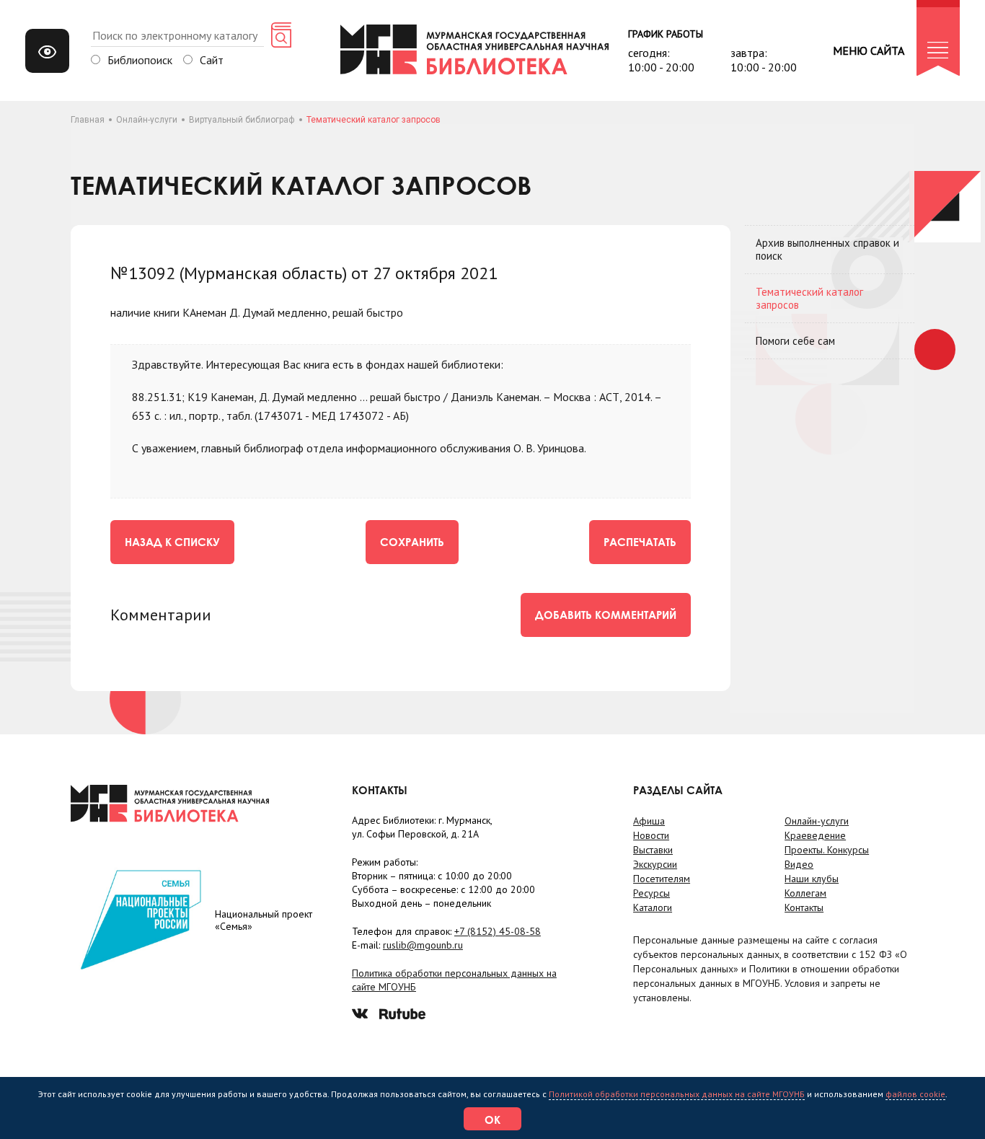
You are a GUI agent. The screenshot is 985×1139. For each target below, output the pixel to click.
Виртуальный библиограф (242, 119)
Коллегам (805, 893)
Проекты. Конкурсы (827, 849)
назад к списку (172, 541)
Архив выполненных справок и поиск (827, 249)
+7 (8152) (497, 931)
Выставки (653, 849)
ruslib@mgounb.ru (423, 944)
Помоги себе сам (795, 341)
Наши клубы (812, 878)
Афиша (649, 820)
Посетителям (661, 878)
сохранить (412, 541)
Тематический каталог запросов (809, 298)
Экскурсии (655, 864)
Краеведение (815, 835)
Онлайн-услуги (146, 119)
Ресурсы (651, 893)
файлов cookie (915, 1094)
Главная (88, 119)
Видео (799, 864)
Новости (651, 835)
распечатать (640, 541)
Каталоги (652, 907)
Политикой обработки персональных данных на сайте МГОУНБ (677, 1094)
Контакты (804, 907)
